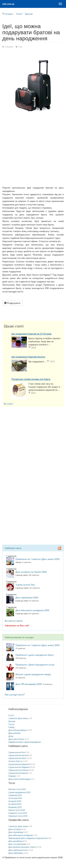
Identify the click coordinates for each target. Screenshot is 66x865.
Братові (29, 13)
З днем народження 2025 (19, 792)
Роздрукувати (13, 302)
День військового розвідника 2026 (32, 610)
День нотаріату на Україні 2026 (31, 571)
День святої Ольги (16, 739)
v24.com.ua (8, 3)
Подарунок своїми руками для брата (31, 379)
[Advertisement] (33, 151)
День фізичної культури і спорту (22, 847)
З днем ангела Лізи (25, 584)
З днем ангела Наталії (18, 755)
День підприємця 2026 (27, 597)
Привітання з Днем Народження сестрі (35, 664)
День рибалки (14, 733)
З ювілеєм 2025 (15, 795)
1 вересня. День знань (18, 718)
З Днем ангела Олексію (18, 770)
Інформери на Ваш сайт (17, 625)
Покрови (12, 776)
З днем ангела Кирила (18, 773)
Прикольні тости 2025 (17, 816)
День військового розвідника (20, 835)
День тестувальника (17, 844)
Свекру (11, 727)
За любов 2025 (14, 804)
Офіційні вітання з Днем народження (24, 742)
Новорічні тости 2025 (17, 813)
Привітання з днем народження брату (35, 654)
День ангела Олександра (19, 779)
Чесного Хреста (15, 761)
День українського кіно (18, 850)
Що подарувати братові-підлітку (28, 356)
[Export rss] (59, 548)
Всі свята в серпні (14, 620)
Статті (19, 13)
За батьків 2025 (15, 798)
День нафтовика (15, 853)
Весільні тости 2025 (17, 789)
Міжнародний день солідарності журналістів (27, 838)
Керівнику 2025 (15, 807)
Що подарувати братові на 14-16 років (31, 333)
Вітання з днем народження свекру (33, 674)
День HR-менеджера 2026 (29, 683)
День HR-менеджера (17, 730)
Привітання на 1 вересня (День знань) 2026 (38, 558)
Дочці (10, 736)
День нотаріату (15, 829)
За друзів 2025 (14, 801)
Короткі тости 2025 (16, 810)
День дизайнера (15, 841)
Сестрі (11, 724)
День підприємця (15, 832)
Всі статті (8, 403)
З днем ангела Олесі (17, 758)
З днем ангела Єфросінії (19, 764)
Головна (9, 13)
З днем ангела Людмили (18, 767)
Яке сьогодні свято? (15, 694)
